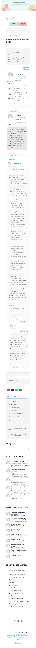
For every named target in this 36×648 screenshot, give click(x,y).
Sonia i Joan (16, 521)
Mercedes (10, 320)
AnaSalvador (17, 163)
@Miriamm (15, 173)
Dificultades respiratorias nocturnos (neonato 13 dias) (19, 519)
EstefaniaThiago (17, 530)
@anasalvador (14, 337)
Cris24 (14, 551)
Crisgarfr (16, 419)
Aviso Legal (11, 635)
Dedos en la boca (16, 555)
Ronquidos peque (16, 534)
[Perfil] (9, 83)
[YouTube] (21, 621)
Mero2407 (15, 525)
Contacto (18, 643)
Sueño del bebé (15, 529)
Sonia (17, 320)
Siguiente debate (14, 380)
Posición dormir (15, 539)
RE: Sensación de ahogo (18, 461)
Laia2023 (15, 557)
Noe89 (15, 547)
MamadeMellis (17, 535)
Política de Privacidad (14, 637)
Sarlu (22, 52)
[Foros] (8, 35)
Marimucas (16, 466)
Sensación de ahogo (17, 524)
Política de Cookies (22, 635)
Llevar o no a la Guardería (18, 550)
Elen (14, 500)
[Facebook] (18, 621)
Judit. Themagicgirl (18, 541)
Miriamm (20, 74)
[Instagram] (14, 621)
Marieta (19, 115)
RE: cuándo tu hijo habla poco (20, 487)
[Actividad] (11, 83)
